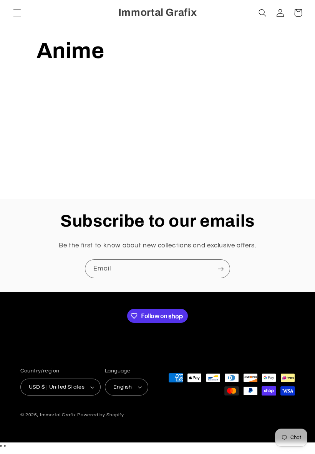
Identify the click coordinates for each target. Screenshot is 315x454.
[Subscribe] (221, 268)
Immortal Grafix (58, 415)
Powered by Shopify (100, 415)
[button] (17, 13)
